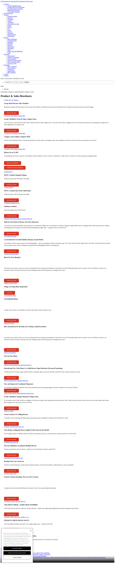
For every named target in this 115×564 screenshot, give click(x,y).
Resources (7, 54)
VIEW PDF (9, 292)
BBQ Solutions (11, 72)
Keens (9, 30)
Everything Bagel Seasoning (15, 9)
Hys (8, 28)
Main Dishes (10, 46)
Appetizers (10, 42)
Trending (6, 4)
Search (7, 82)
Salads (9, 50)
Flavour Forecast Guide (13, 62)
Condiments (10, 69)
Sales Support (11, 56)
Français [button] (6, 75)
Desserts (9, 45)
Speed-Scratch (11, 71)
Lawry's (9, 31)
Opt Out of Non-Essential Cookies (17, 552)
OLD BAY (10, 33)
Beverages (10, 43)
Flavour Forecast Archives (14, 60)
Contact (6, 74)
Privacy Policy (50, 557)
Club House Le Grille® (33, 553)
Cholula (9, 21)
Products (6, 15)
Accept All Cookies (17, 548)
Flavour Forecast (8, 13)
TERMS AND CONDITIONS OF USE (35, 557)
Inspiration (7, 65)
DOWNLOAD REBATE (12, 163)
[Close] (31, 531)
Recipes (6, 37)
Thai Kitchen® (34, 554)
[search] (17, 82)
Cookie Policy (102, 557)
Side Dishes (10, 48)
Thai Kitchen (10, 36)
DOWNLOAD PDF (11, 113)
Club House (10, 22)
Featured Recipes (12, 40)
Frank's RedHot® (45, 553)
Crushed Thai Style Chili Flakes (15, 7)
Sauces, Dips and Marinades (14, 51)
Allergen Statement (92, 557)
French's (9, 27)
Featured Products (12, 16)
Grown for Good (11, 63)
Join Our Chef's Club (72, 557)
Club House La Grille (13, 24)
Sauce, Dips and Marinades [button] (39, 556)
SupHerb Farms (11, 34)
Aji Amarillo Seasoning (13, 12)
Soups (9, 53)
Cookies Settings (17, 557)
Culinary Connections (13, 57)
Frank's (9, 25)
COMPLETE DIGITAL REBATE (15, 167)
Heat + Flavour (11, 68)
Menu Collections (12, 39)
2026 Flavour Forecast (13, 10)
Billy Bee (9, 18)
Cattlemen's (10, 19)
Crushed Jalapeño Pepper (14, 5)
